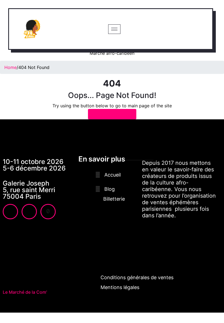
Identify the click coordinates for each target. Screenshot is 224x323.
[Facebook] (10, 211)
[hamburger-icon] (114, 29)
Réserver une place (166, 29)
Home (10, 67)
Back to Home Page (112, 114)
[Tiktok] (48, 211)
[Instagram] (29, 211)
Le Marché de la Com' (25, 292)
